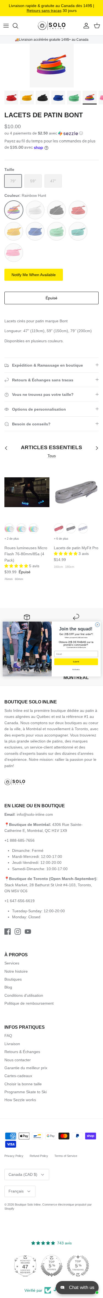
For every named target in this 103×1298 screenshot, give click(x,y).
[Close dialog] (97, 624)
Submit (76, 661)
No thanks (76, 670)
